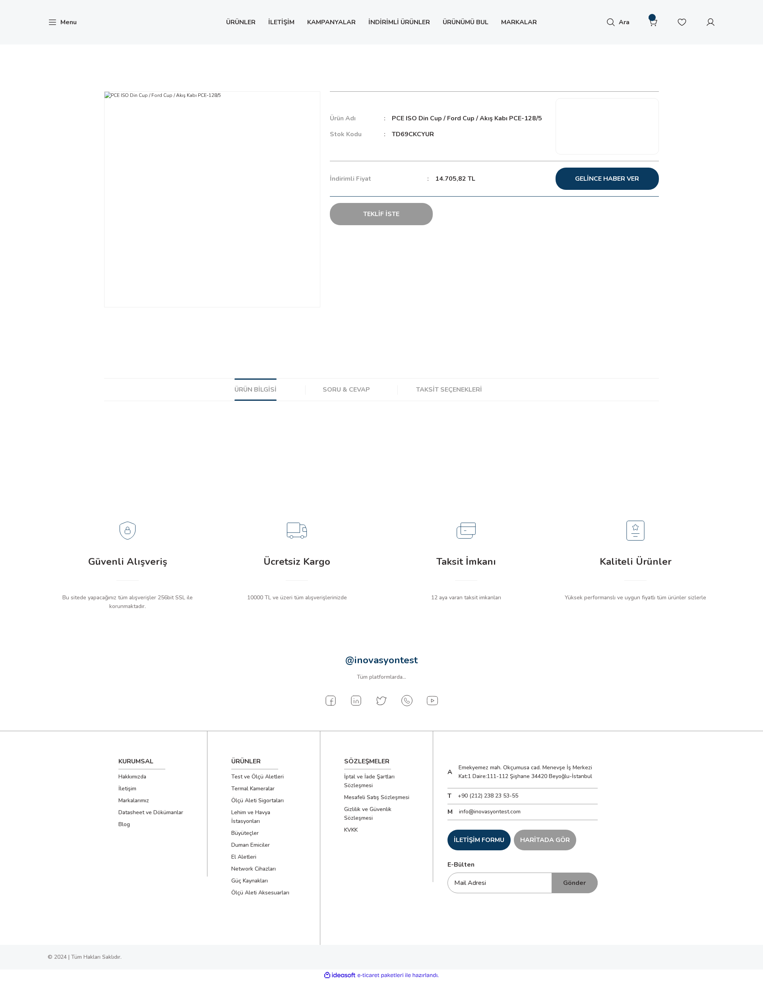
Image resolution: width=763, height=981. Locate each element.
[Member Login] (710, 22)
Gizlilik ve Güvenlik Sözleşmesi (367, 813)
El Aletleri (243, 857)
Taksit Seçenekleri (449, 389)
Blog (124, 824)
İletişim (127, 788)
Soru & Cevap (346, 389)
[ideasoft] (340, 975)
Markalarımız (133, 800)
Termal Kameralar (253, 788)
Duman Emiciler (250, 845)
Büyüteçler (245, 833)
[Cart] (653, 22)
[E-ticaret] (380, 975)
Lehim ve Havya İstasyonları (250, 817)
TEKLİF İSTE (381, 214)
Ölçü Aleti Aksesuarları (260, 892)
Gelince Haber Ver (607, 178)
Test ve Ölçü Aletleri (257, 776)
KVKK (351, 830)
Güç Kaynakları (249, 880)
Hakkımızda (132, 776)
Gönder (574, 883)
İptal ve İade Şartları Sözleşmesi (369, 781)
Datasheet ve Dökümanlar (150, 812)
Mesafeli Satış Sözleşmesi (376, 797)
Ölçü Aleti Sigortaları (257, 800)
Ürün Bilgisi (255, 389)
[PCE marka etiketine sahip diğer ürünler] (607, 126)
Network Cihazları (253, 869)
